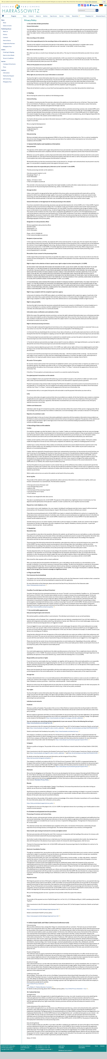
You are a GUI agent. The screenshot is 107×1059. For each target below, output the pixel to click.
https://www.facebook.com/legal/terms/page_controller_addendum (64, 718)
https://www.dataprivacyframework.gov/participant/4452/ (72, 739)
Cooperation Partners (9, 43)
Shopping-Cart (89, 16)
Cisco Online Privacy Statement (36, 983)
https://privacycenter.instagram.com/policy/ (39, 758)
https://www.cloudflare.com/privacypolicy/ (41, 607)
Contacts (31, 16)
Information (6, 73)
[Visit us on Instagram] (81, 6)
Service (61, 16)
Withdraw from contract (65, 1050)
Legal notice (62, 1046)
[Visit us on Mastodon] (84, 6)
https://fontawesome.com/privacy (36, 585)
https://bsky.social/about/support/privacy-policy (40, 803)
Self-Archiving (7, 79)
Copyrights (61, 1047)
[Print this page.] (105, 5)
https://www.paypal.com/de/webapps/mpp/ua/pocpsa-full (42, 909)
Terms (96, 1046)
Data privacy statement (84, 1046)
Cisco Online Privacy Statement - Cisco (76, 988)
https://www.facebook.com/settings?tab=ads (39, 723)
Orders (68, 16)
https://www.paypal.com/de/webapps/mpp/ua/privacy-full (43, 916)
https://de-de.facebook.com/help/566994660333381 (83, 728)
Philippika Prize (7, 46)
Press (4, 67)
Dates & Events (7, 25)
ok (104, 1)
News (24, 16)
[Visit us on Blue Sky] (79, 6)
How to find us (7, 40)
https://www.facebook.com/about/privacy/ (66, 731)
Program (13, 16)
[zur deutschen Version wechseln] (101, 5)
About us (38, 16)
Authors (45, 16)
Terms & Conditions (8, 58)
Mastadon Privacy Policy (42, 780)
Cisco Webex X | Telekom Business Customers (39, 987)
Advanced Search (100, 16)
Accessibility (82, 1047)
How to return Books (8, 55)
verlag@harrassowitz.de (45, 1049)
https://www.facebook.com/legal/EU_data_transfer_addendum (47, 728)
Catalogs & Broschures (9, 64)
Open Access (53, 16)
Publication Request (8, 76)
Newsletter (75, 16)
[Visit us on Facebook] (92, 6)
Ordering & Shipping (8, 52)
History (5, 34)
